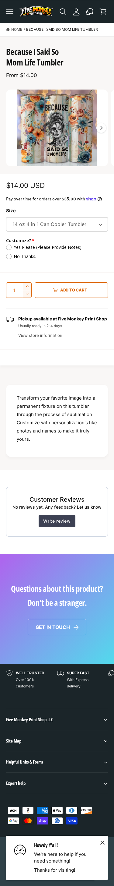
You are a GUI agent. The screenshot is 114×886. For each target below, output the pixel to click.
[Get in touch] (89, 11)
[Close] (102, 843)
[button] (9, 11)
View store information (40, 335)
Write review (57, 521)
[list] (57, 680)
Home (16, 29)
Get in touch (53, 627)
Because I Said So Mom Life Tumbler (62, 29)
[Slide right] (101, 128)
